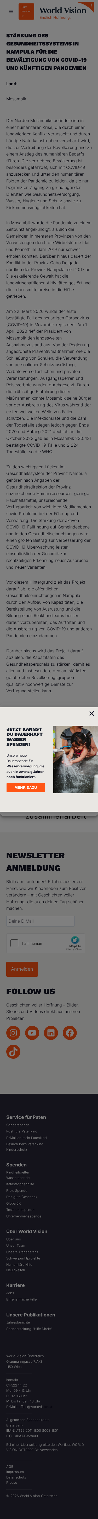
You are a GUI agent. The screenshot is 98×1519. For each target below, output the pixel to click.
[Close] (92, 713)
